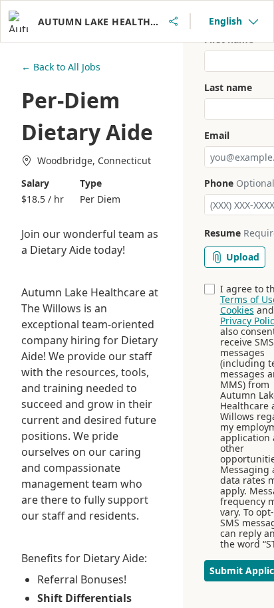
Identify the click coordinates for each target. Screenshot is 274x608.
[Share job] (173, 21)
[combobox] (233, 21)
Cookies (237, 310)
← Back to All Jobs (60, 66)
